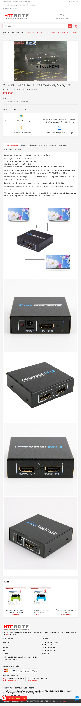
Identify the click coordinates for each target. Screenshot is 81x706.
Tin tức (5, 650)
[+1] (25, 109)
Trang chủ (6, 642)
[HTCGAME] (27, 16)
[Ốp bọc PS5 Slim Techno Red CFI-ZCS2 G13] (66, 597)
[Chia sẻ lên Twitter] (20, 109)
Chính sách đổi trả (48, 647)
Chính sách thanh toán (50, 642)
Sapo (64, 701)
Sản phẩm (6, 645)
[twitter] (69, 1)
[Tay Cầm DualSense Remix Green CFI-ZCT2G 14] (15, 597)
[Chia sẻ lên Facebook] (15, 109)
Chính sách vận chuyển (50, 645)
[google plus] (76, 1)
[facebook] (73, 1)
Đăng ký (66, 18)
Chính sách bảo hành (49, 650)
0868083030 (13, 680)
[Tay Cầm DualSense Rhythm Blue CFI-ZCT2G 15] (40, 597)
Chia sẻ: (5, 109)
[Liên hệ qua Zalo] (77, 698)
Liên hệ (5, 647)
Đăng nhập (59, 18)
